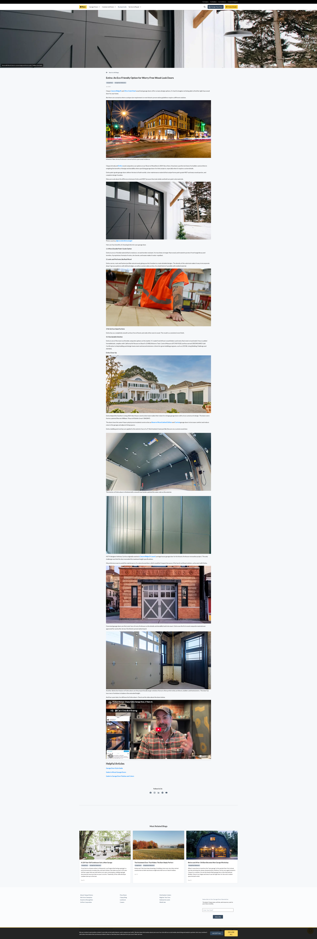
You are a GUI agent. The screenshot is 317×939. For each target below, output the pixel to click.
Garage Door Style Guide (114, 768)
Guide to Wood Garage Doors (116, 772)
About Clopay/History (86, 895)
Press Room (123, 895)
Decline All (231, 933)
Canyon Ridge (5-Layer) (147, 556)
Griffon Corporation (86, 902)
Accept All (216, 933)
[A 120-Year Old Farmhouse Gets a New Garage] (105, 845)
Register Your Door (164, 897)
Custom (177, 422)
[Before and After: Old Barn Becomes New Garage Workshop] (212, 845)
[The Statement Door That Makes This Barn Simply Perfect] (158, 845)
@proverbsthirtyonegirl (124, 241)
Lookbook (123, 900)
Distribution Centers (165, 895)
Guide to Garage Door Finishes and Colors (120, 776)
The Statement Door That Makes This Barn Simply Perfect (153, 862)
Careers (122, 902)
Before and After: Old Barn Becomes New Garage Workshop (208, 862)
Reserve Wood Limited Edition (162, 422)
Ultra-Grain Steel (130, 91)
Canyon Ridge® (116, 91)
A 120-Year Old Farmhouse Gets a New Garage (96, 862)
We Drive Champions (86, 897)
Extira (120, 166)
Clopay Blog (123, 897)
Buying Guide (122, 7)
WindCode (162, 902)
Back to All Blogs (114, 72)
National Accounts (164, 900)
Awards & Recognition (86, 900)
